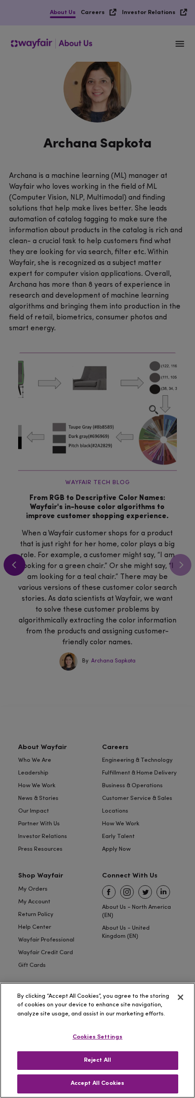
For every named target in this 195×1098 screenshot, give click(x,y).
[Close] (180, 997)
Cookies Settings (97, 1037)
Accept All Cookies (97, 1083)
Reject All (97, 1060)
